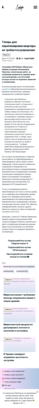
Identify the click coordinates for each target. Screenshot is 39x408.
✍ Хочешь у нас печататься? (13, 371)
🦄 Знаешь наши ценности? (13, 375)
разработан (6, 89)
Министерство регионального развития (19, 267)
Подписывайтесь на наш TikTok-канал (19, 248)
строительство (22, 271)
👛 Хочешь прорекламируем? (13, 378)
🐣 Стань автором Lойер (11, 382)
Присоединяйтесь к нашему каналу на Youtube (19, 255)
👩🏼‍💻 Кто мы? (6, 385)
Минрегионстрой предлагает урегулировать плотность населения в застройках (18, 327)
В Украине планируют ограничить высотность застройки (16, 357)
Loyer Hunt (29, 58)
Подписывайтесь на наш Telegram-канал (19, 242)
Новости (6, 55)
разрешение (8, 271)
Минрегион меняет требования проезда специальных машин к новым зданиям (19, 298)
